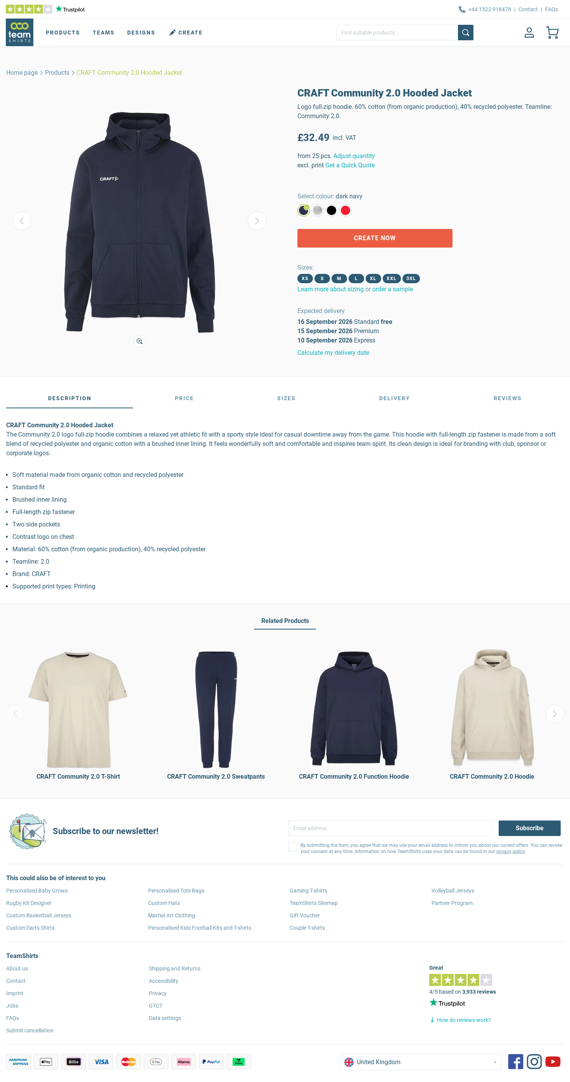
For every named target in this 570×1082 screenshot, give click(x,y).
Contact (528, 9)
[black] (331, 210)
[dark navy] (303, 210)
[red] (345, 210)
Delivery (394, 398)
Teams (104, 32)
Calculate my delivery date (333, 352)
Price (184, 398)
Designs (141, 32)
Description (70, 398)
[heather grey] (317, 210)
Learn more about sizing (330, 289)
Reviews (508, 398)
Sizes (286, 398)
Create (190, 32)
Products (63, 32)
